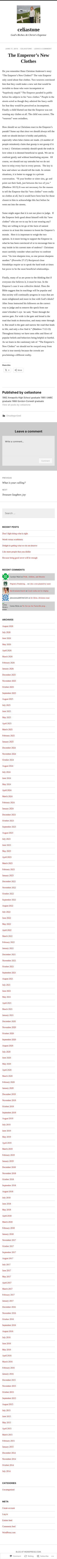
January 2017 (8, 1301)
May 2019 (6, 1137)
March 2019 (7, 1149)
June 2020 (6, 1058)
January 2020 (8, 1088)
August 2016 (7, 1331)
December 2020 (9, 1021)
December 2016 (9, 1307)
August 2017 (7, 1258)
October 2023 (8, 821)
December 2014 (9, 1453)
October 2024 (8, 760)
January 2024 (8, 808)
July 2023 (6, 839)
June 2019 (6, 1131)
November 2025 (9, 681)
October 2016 (8, 1319)
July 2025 (6, 705)
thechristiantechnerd (17, 591)
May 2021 (6, 997)
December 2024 (9, 748)
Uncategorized (13, 415)
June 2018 (6, 1204)
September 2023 (9, 827)
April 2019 (6, 1143)
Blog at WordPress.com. (28, 1552)
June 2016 (6, 1343)
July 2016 (6, 1337)
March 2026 (7, 656)
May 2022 (6, 924)
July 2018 (6, 1197)
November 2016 (9, 1313)
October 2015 (8, 1392)
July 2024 (6, 772)
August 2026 (7, 626)
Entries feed (7, 1520)
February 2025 (8, 735)
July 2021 (6, 985)
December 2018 (9, 1167)
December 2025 (9, 675)
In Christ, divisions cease (40, 598)
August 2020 (7, 1046)
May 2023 (6, 851)
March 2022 (7, 936)
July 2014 (6, 1471)
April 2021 (6, 1003)
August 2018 (7, 1191)
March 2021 (7, 1009)
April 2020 (6, 1070)
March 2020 (7, 1076)
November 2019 (9, 1100)
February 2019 (8, 1155)
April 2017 (6, 1283)
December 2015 (9, 1380)
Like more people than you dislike (16, 552)
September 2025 (9, 693)
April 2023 (6, 857)
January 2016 (8, 1374)
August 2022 (7, 906)
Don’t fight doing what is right (15, 533)
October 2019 (8, 1106)
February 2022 (8, 942)
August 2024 (7, 766)
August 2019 (7, 1118)
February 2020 (8, 1082)
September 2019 (9, 1112)
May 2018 (6, 1210)
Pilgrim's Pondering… (18, 584)
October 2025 (8, 687)
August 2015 (7, 1404)
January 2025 (8, 742)
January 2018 (8, 1234)
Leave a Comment (43, 49)
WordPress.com (8, 1532)
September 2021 (9, 973)
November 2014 (9, 1459)
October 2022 (8, 894)
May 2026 (6, 644)
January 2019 (8, 1161)
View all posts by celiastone (16, 404)
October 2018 (8, 1179)
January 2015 (8, 1447)
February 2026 (8, 663)
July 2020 (6, 1052)
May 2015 (6, 1422)
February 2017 (8, 1295)
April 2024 (6, 790)
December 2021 (9, 954)
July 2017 (6, 1264)
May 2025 (6, 717)
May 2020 (6, 1064)
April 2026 (6, 650)
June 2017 (6, 1270)
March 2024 (7, 796)
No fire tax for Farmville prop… (34, 606)
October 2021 (8, 966)
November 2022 (9, 887)
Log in (5, 1514)
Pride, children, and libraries (34, 577)
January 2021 (8, 1015)
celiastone (28, 30)
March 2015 (7, 1435)
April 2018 (6, 1216)
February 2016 (8, 1368)
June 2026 (6, 638)
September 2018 (9, 1185)
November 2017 (9, 1240)
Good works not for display (38, 591)
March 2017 (7, 1289)
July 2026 (6, 632)
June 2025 (6, 711)
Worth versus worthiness (12, 539)
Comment (45, 461)
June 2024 (6, 778)
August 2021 (7, 979)
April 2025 (6, 723)
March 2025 (7, 729)
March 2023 (7, 863)
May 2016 (6, 1349)
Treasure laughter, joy (14, 492)
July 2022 (6, 912)
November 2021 (9, 960)
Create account (8, 1508)
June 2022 (6, 918)
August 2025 (7, 699)
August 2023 (7, 833)
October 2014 (8, 1465)
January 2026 (8, 669)
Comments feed (8, 1526)
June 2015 (6, 1416)
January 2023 (8, 875)
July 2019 (6, 1124)
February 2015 (8, 1441)
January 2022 (8, 948)
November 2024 (9, 754)
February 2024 (8, 802)
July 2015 (6, 1410)
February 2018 (8, 1228)
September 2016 (9, 1325)
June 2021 (6, 991)
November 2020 (9, 1027)
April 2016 (6, 1355)
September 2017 (9, 1252)
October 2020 (8, 1033)
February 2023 (8, 869)
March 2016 (7, 1362)
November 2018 (9, 1173)
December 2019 (9, 1094)
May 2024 (6, 784)
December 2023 (9, 815)
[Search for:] (28, 513)
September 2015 (9, 1398)
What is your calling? (14, 480)
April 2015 (6, 1428)
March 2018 (7, 1222)
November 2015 (9, 1386)
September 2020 (9, 1039)
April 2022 (6, 930)
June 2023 (6, 845)
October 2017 (8, 1246)
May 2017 (6, 1276)
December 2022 (9, 881)
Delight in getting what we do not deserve (19, 545)
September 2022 (9, 900)
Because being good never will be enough (19, 558)
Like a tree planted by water (40, 584)
